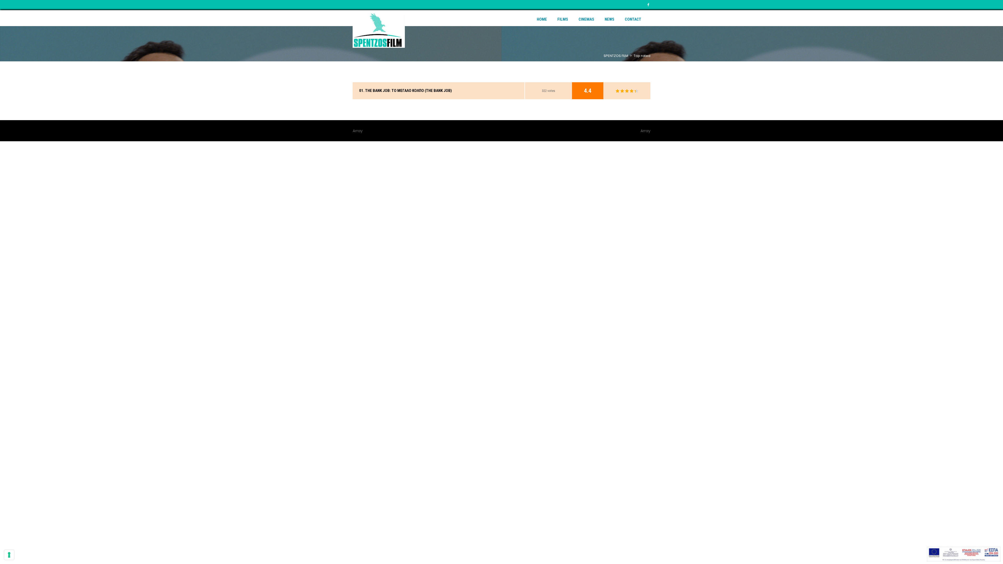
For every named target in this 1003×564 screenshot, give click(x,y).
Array (645, 130)
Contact (633, 19)
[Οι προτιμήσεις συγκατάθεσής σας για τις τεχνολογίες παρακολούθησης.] (9, 555)
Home (542, 19)
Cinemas (586, 19)
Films (562, 19)
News (609, 19)
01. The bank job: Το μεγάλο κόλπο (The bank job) (405, 90)
